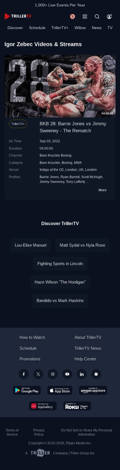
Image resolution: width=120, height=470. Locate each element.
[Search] (97, 16)
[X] (38, 374)
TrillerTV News (88, 348)
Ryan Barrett (70, 177)
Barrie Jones (49, 177)
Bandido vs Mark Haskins (60, 300)
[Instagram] (53, 374)
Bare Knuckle (50, 162)
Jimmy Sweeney (52, 181)
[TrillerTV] (17, 16)
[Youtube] (67, 374)
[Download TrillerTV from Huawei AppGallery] (43, 405)
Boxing (67, 162)
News (97, 27)
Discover (15, 27)
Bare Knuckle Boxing (55, 155)
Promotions (30, 358)
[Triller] (96, 374)
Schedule (37, 27)
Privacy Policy (38, 432)
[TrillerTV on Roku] (77, 405)
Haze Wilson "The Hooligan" (60, 282)
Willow (80, 27)
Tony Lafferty (75, 181)
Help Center (85, 358)
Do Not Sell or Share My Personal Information (86, 432)
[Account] (109, 16)
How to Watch (32, 337)
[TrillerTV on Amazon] (93, 390)
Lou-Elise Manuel (30, 245)
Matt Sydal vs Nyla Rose (82, 245)
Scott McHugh (91, 177)
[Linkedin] (82, 374)
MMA (78, 162)
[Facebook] (24, 374)
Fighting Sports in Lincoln (60, 263)
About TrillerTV (88, 337)
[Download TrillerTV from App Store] (59, 390)
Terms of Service (12, 432)
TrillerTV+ (59, 27)
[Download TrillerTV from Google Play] (27, 390)
